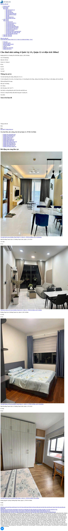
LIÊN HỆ (5, 36)
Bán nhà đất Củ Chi (44, 509)
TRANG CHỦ (6, 6)
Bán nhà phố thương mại (11, 13)
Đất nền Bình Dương (37, 510)
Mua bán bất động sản (5, 510)
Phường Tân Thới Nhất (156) (9, 134)
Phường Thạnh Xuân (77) (8, 139)
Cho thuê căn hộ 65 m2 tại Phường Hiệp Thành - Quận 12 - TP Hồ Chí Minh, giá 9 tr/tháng (20, 498)
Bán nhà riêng (9, 11)
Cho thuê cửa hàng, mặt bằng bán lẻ (13, 31)
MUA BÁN (5, 7)
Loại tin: (2, 68)
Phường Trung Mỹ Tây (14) (9, 145)
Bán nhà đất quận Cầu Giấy (15, 507)
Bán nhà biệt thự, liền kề (11, 14)
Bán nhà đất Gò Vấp (53, 509)
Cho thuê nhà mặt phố (10, 25)
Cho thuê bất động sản (5, 512)
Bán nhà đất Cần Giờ (35, 509)
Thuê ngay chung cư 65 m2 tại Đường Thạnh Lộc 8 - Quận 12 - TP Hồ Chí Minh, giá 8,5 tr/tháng (21, 310)
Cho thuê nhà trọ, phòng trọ (11, 28)
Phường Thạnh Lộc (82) (8, 136)
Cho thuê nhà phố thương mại (12, 26)
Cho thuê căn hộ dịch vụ (11, 23)
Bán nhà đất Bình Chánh (15, 509)
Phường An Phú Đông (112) (9, 135)
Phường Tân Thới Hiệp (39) (9, 142)
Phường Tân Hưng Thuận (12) (9, 146)
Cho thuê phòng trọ (52, 512)
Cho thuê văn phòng (10, 30)
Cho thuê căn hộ (9, 21)
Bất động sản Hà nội (5, 507)
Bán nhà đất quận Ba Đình (38, 507)
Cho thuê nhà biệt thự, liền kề (12, 27)
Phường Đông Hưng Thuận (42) (10, 141)
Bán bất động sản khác (10, 18)
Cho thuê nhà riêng (10, 24)
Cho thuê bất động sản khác (12, 33)
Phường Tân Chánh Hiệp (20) (9, 144)
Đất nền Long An (46, 510)
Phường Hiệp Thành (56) (8, 140)
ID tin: (2, 64)
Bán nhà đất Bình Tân (25, 509)
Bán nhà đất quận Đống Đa (27, 507)
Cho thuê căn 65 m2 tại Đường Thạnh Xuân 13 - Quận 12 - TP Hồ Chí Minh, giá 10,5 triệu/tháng (21, 237)
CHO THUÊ (6, 19)
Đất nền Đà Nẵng (29, 510)
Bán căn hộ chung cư (10, 9)
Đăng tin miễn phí (4, 4)
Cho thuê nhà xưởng (34, 512)
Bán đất (7, 15)
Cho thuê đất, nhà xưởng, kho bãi (13, 32)
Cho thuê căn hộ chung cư (24, 512)
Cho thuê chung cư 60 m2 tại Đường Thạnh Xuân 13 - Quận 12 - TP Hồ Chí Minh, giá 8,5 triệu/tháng (22, 404)
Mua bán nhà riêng (14, 510)
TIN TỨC (5, 34)
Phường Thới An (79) (7, 138)
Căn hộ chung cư (22, 510)
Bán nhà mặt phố (9, 12)
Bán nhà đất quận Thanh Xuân (51, 507)
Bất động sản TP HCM (5, 509)
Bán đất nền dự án (10, 17)
